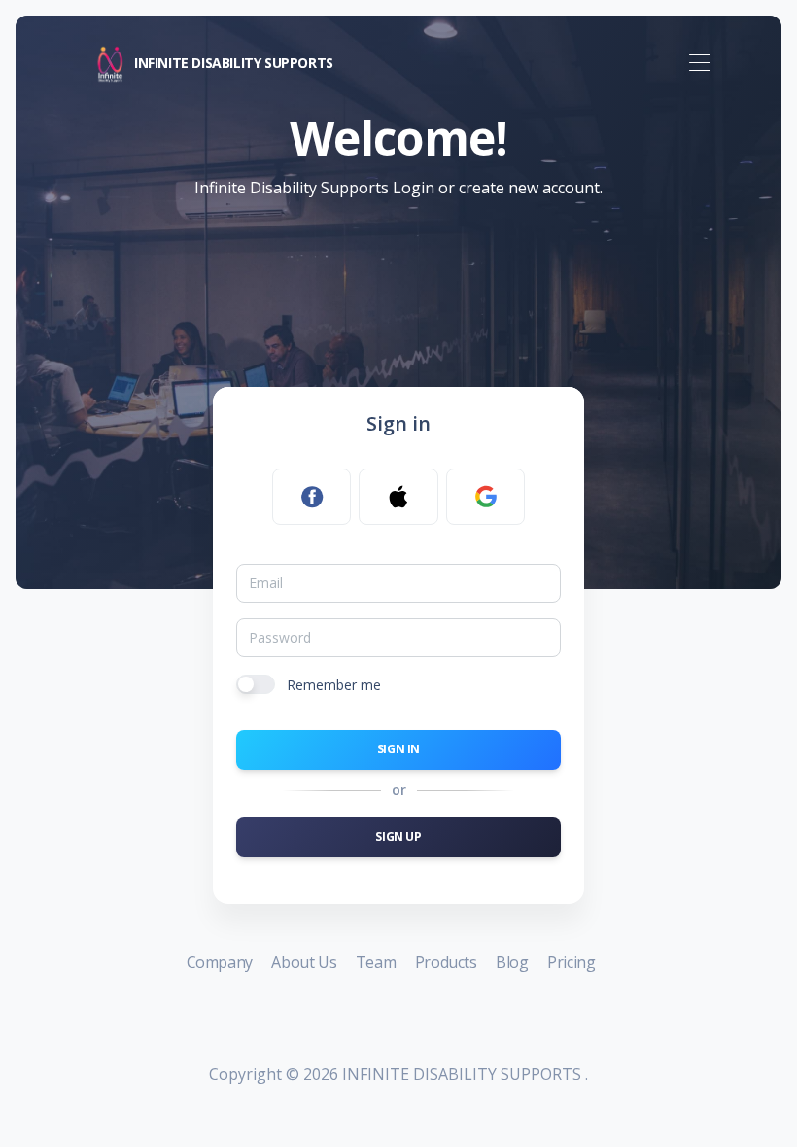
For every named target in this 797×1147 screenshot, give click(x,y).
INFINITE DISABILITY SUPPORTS (233, 61)
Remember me (334, 685)
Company (222, 962)
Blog (514, 962)
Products (447, 962)
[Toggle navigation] (699, 64)
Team (377, 962)
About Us (305, 962)
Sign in (398, 749)
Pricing (571, 962)
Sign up (398, 836)
